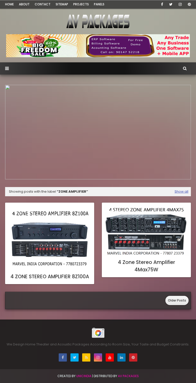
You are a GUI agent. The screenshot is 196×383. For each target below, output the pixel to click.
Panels (99, 4)
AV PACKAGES (128, 376)
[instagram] (180, 4)
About (24, 4)
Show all (181, 191)
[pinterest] (188, 4)
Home (9, 4)
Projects (81, 4)
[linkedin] (121, 357)
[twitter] (170, 4)
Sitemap (62, 4)
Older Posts (177, 300)
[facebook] (162, 4)
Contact (43, 4)
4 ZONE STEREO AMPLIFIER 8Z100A (49, 276)
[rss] (86, 357)
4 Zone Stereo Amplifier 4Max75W (146, 266)
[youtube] (110, 357)
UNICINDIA (83, 376)
